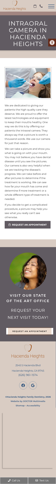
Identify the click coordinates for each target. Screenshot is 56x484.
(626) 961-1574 (28, 375)
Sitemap (20, 405)
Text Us (44, 480)
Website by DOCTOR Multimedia (28, 401)
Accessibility (33, 405)
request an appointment (29, 224)
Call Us (15, 480)
